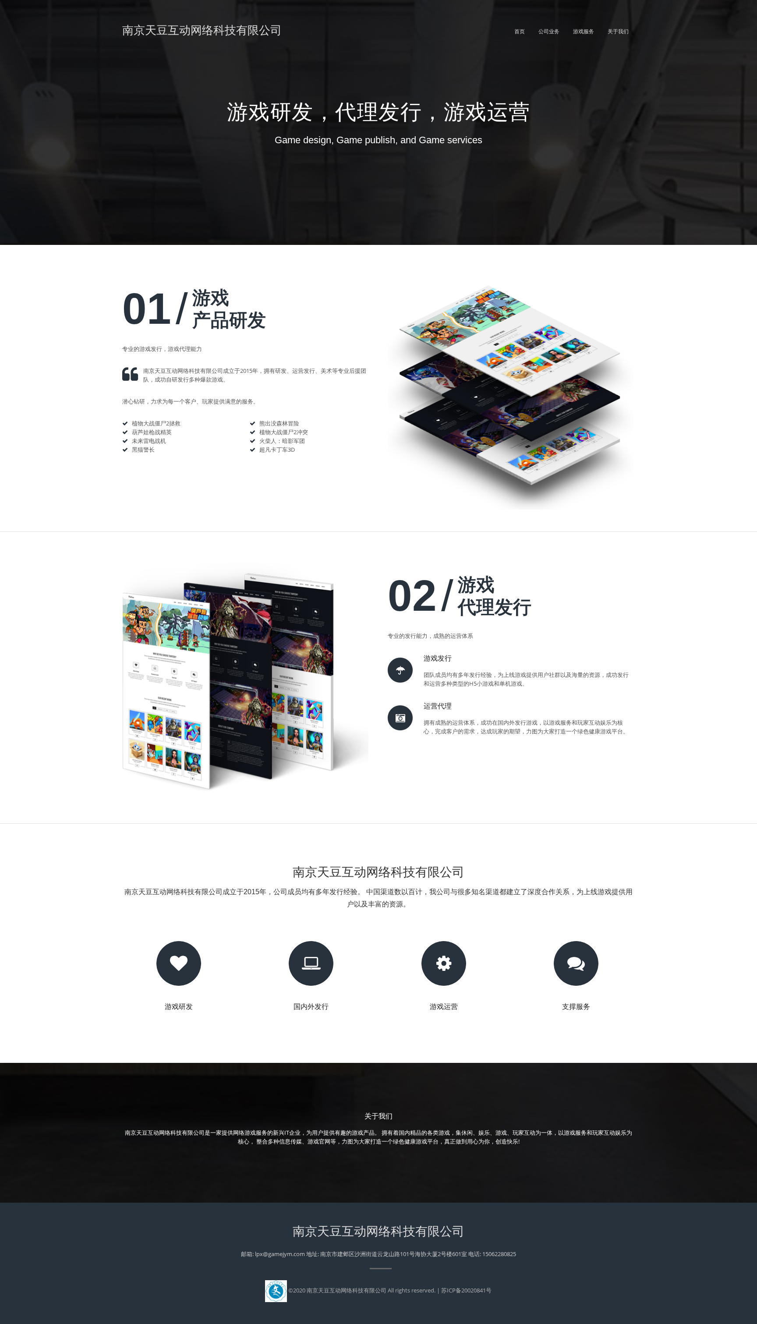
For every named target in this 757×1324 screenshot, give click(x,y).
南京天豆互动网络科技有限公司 (202, 29)
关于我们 (618, 31)
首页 (519, 31)
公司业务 (548, 31)
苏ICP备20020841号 (466, 1290)
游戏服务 (583, 31)
